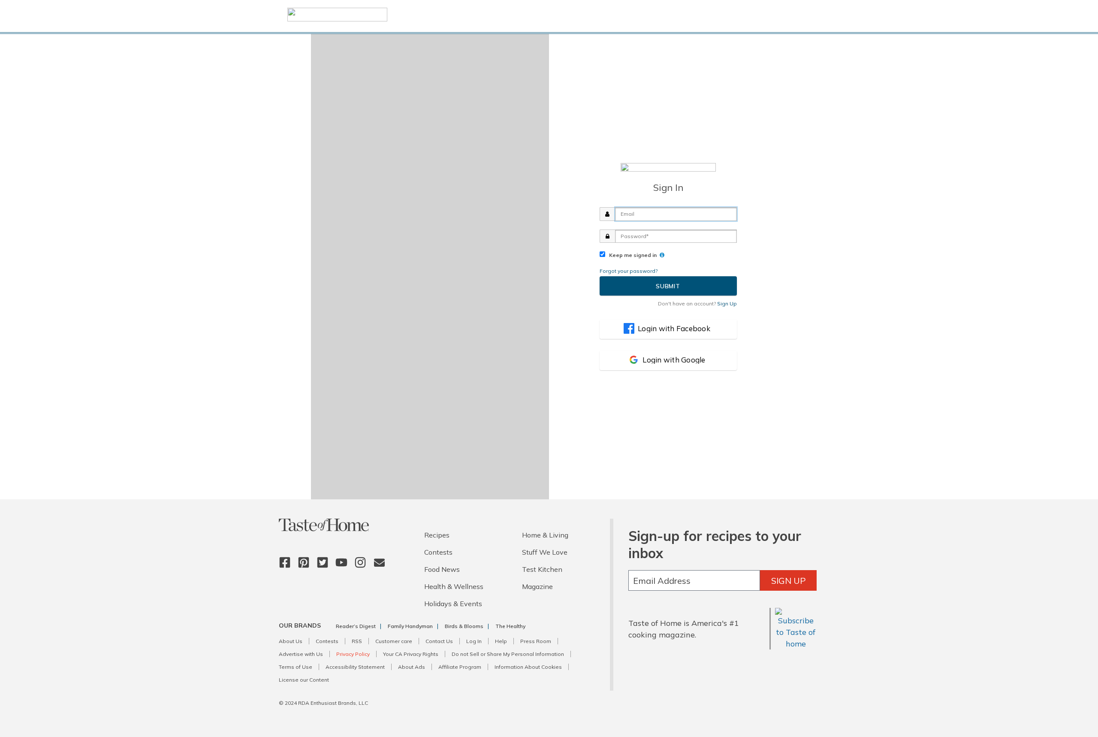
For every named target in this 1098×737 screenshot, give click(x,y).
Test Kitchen (542, 569)
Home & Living (545, 535)
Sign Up (788, 580)
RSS (357, 641)
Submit (668, 286)
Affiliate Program (459, 667)
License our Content (304, 680)
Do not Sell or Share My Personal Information (508, 654)
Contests (438, 552)
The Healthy (510, 626)
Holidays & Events (453, 603)
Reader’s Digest (356, 626)
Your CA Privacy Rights (410, 654)
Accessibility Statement (355, 667)
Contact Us (439, 641)
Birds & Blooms (464, 626)
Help (501, 641)
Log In (474, 641)
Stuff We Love (544, 552)
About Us (290, 641)
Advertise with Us (301, 654)
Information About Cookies (528, 667)
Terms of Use (295, 667)
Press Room (535, 641)
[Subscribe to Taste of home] (796, 644)
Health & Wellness (453, 586)
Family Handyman (410, 626)
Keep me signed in (631, 255)
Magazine (537, 586)
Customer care (393, 641)
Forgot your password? (629, 271)
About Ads (411, 667)
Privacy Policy (353, 654)
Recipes (436, 535)
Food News (442, 569)
